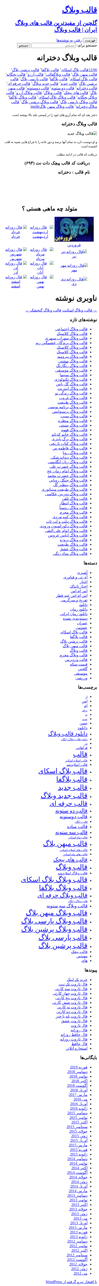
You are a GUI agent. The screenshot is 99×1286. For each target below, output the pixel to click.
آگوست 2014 (77, 1172)
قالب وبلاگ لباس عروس (67, 535)
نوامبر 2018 (78, 1076)
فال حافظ (79, 1044)
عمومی (81, 628)
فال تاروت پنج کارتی (71, 998)
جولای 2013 (78, 1209)
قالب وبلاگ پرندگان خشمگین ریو (61, 343)
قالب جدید (69, 84)
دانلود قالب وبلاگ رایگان (74, 739)
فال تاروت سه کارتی (71, 989)
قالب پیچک (79, 952)
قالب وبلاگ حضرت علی (68, 466)
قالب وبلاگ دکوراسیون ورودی (63, 526)
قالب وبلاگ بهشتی (72, 361)
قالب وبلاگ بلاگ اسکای (56, 97)
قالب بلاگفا (50, 70)
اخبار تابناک (78, 586)
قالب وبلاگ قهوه (74, 430)
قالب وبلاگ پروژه (73, 540)
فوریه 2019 (78, 1067)
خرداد (15, 236)
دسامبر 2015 (77, 1113)
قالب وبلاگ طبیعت (72, 402)
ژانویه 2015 (78, 1154)
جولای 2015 (78, 1131)
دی (74, 284)
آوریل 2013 (78, 1223)
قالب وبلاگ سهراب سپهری (66, 338)
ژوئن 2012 (79, 1269)
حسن (83, 723)
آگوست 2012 (77, 1260)
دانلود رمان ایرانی (73, 614)
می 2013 (80, 1218)
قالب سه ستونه (71, 832)
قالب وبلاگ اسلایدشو (72, 873)
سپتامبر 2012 (77, 1255)
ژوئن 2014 (79, 1182)
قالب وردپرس (76, 660)
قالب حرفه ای (18, 84)
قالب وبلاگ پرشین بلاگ (39, 102)
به (86, 714)
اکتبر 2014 (79, 1168)
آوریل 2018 (78, 1090)
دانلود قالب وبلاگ (67, 734)
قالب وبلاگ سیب (74, 416)
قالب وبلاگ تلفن (74, 499)
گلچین (82, 669)
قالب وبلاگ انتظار (73, 503)
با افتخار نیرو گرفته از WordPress (71, 1282)
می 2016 (80, 1099)
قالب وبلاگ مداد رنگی (70, 553)
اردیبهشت (40, 236)
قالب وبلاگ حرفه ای (62, 895)
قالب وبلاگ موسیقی (71, 370)
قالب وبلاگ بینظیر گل (70, 485)
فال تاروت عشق (74, 1021)
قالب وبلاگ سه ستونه (67, 905)
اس (84, 701)
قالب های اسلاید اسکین (73, 850)
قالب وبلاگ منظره (72, 421)
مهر (74, 270)
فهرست (90, 40)
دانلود (83, 605)
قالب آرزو (35, 74)
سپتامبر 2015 (77, 1127)
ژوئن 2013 (79, 1214)
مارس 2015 (78, 1145)
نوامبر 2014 (78, 1163)
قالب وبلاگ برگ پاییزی (69, 439)
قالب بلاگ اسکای (74, 70)
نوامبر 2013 (78, 1200)
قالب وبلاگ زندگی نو (71, 393)
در (85, 743)
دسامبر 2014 (77, 1159)
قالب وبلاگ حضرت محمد (67, 476)
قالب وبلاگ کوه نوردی (69, 517)
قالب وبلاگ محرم (73, 512)
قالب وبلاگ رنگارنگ (71, 366)
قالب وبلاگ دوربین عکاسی (66, 494)
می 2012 (80, 1273)
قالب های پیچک (76, 93)
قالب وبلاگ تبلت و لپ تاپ (66, 521)
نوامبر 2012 (78, 1246)
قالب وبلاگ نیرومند (72, 356)
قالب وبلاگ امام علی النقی (66, 531)
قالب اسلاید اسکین (76, 760)
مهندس (81, 956)
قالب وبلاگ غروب (73, 398)
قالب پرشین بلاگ (25, 70)
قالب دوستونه (38, 88)
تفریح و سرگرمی (74, 600)
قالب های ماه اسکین (75, 854)
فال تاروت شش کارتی (69, 1002)
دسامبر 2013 (77, 1195)
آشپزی (82, 573)
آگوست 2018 (77, 1085)
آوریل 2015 (78, 1140)
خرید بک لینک (77, 980)
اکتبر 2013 (79, 1205)
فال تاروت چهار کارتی (70, 993)
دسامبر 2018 (77, 1072)
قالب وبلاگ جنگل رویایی (68, 480)
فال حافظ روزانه (74, 1035)
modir (35, 106)
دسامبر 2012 (77, 1241)
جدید (84, 719)
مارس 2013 (78, 1227)
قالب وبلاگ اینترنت (72, 389)
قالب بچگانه (15, 74)
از (86, 697)
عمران (82, 623)
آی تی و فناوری (75, 577)
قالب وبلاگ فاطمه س (69, 448)
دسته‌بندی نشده (75, 618)
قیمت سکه (78, 664)
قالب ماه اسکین (77, 837)
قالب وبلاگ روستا (73, 508)
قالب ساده (77, 826)
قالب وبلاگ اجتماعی (71, 329)
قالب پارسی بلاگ (34, 79)
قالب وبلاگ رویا (75, 453)
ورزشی (81, 678)
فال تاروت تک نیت (73, 984)
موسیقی (80, 673)
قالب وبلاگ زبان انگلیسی (67, 462)
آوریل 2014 (78, 1186)
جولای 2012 (78, 1264)
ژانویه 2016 (78, 1108)
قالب (50, 74)
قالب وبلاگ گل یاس (71, 384)
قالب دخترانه (86, 88)
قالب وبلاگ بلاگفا (22, 97)
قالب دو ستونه (62, 88)
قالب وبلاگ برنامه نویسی (67, 407)
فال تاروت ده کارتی (71, 1012)
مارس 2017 (78, 1095)
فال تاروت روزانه (73, 1039)
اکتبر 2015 (79, 1122)
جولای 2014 (78, 1177)
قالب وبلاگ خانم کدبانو (69, 434)
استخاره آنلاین (76, 1048)
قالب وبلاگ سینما (73, 375)
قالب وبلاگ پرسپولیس (69, 411)
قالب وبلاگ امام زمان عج (67, 471)
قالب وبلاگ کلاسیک (72, 334)
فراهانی (81, 748)
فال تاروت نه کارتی (72, 1007)
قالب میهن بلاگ (84, 74)
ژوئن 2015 (79, 1136)
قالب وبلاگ (62, 74)
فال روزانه (79, 1030)
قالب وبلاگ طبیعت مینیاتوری (64, 489)
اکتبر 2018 (79, 1081)
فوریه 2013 (78, 1232)
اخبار (83, 582)
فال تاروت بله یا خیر (71, 1016)
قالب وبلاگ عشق (73, 549)
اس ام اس (79, 591)
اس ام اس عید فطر (71, 595)
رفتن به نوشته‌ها (69, 40)
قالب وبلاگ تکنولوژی (70, 379)
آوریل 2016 (78, 1104)
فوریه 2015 (78, 1150)
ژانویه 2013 (78, 1237)
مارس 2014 (78, 1191)
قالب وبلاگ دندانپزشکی (68, 457)
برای (84, 710)
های (84, 961)
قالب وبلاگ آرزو (29, 93)
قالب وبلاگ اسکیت (79, 310)
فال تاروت (79, 1025)
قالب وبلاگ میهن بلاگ (56, 106)
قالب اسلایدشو (77, 765)
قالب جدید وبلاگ (45, 84)
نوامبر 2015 (78, 1118)
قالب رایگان (81, 821)
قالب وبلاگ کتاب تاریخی (68, 444)
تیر (74, 256)
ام (85, 706)
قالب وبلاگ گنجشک (43, 310)
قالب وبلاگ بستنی (73, 425)
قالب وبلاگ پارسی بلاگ (78, 102)
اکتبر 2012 (79, 1250)
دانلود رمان (78, 609)
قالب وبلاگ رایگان (77, 901)
